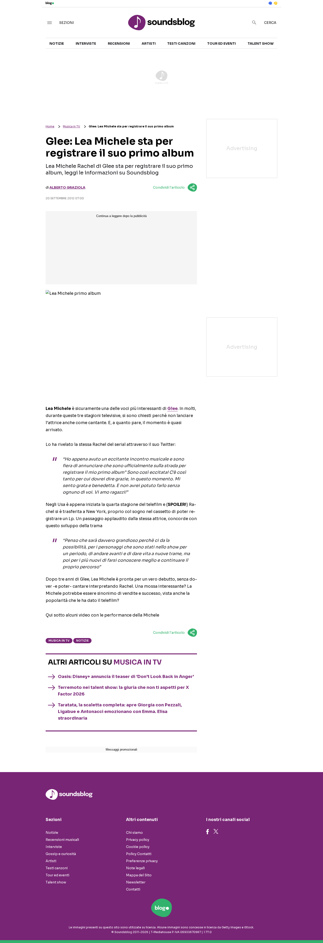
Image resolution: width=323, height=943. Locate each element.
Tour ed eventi (221, 43)
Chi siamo (134, 832)
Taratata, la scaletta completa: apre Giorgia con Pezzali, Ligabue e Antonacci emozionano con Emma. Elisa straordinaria (120, 711)
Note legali (135, 868)
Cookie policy (137, 847)
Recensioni (119, 43)
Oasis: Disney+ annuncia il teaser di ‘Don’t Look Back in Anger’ (126, 676)
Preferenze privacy (142, 861)
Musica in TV (71, 126)
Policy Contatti (138, 854)
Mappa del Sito (139, 875)
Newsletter (135, 882)
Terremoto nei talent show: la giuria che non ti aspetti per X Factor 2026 (123, 691)
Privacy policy (137, 840)
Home (50, 126)
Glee (172, 408)
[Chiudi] (312, 13)
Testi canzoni (181, 43)
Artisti (149, 43)
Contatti (133, 889)
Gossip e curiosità (61, 854)
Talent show (261, 43)
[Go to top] (277, 927)
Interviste (86, 43)
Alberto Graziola (67, 187)
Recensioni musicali (62, 840)
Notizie (56, 43)
